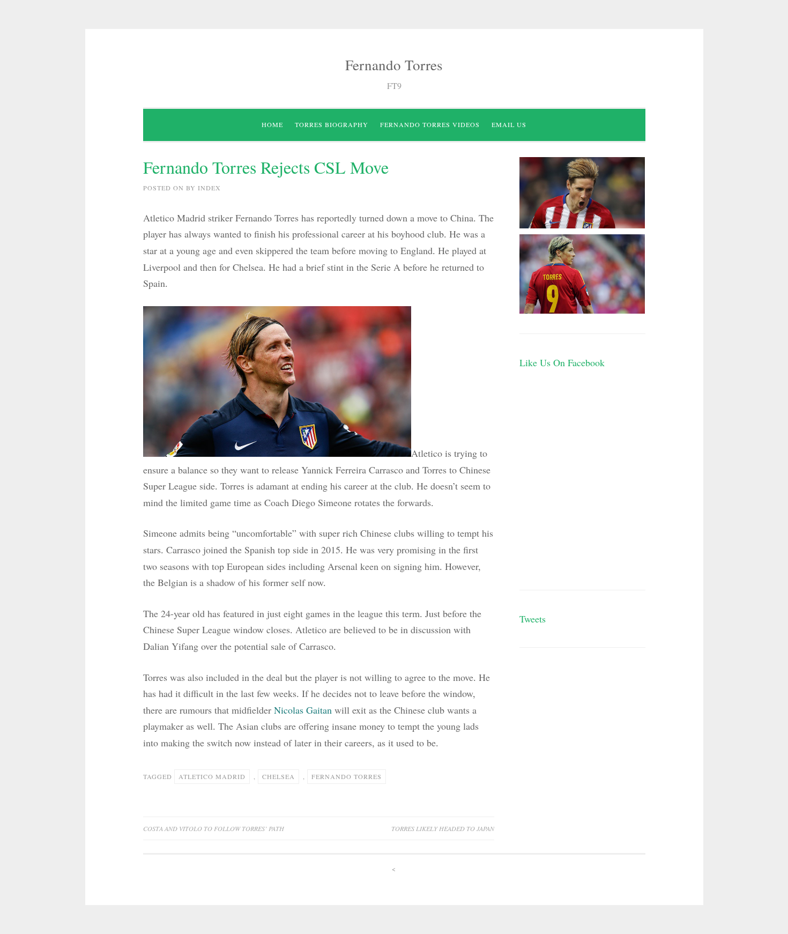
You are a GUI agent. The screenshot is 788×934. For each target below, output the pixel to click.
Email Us (509, 124)
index (209, 187)
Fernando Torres (394, 65)
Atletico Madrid (212, 776)
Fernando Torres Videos (430, 124)
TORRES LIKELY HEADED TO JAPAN (442, 828)
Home (272, 124)
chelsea (278, 776)
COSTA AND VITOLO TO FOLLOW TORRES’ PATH (213, 828)
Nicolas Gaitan (303, 709)
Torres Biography (331, 124)
